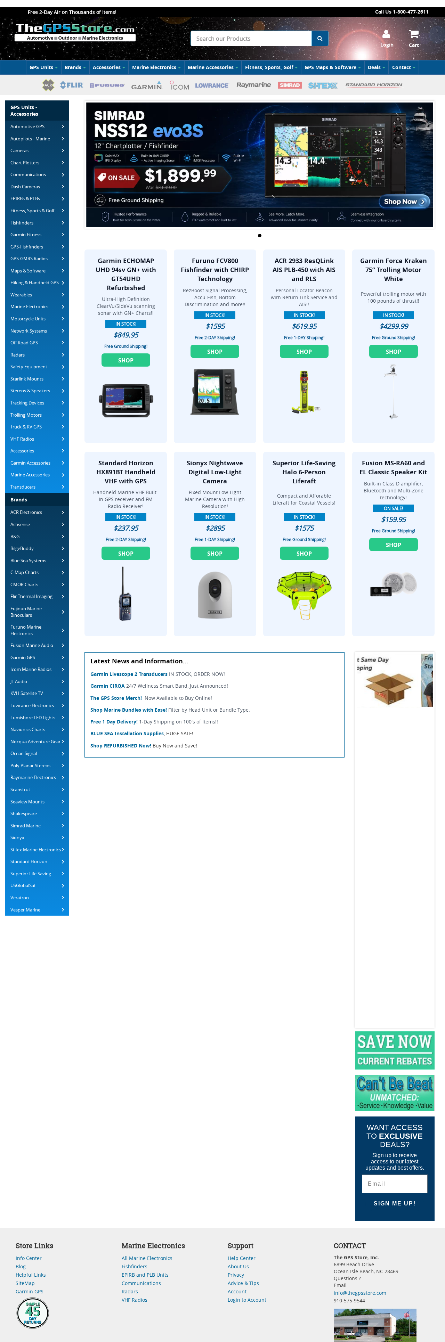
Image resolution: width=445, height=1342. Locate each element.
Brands (73, 67)
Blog (21, 1266)
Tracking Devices (27, 403)
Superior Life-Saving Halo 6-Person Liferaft (304, 472)
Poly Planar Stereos (30, 765)
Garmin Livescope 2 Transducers (129, 674)
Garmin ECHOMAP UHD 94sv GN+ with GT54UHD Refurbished (126, 274)
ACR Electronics (26, 512)
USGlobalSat (23, 885)
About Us (238, 1266)
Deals (374, 67)
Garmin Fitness (25, 234)
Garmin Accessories (30, 463)
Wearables (21, 295)
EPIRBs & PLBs (25, 198)
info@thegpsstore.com (360, 1293)
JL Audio (18, 681)
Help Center (242, 1258)
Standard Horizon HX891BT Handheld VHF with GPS (125, 472)
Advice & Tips (243, 1283)
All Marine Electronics (147, 1258)
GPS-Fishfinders (26, 247)
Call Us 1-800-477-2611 (402, 11)
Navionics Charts (27, 729)
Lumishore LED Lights (32, 717)
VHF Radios (22, 439)
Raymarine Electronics (33, 777)
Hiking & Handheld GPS (34, 282)
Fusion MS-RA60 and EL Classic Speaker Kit (393, 467)
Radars (17, 355)
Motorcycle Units (28, 319)
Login (387, 44)
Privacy (236, 1274)
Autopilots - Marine (30, 139)
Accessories (107, 67)
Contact (401, 67)
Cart (414, 45)
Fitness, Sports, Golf (269, 67)
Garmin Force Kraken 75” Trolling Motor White (393, 269)
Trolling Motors (26, 415)
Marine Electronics (154, 67)
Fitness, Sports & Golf (32, 210)
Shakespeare (23, 813)
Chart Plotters (24, 162)
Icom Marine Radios (30, 669)
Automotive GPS (27, 126)
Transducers (22, 487)
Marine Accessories (211, 67)
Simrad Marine (25, 826)
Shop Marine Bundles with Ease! (128, 709)
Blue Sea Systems (28, 560)
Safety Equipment (28, 366)
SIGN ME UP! (395, 1203)
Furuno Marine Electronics (25, 630)
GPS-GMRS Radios (29, 258)
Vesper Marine (25, 910)
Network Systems (28, 331)
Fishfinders (21, 223)
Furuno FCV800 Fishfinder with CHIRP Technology (215, 269)
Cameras (19, 150)
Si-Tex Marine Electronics (35, 849)
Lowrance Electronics (32, 705)
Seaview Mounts (27, 802)
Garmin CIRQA (107, 685)
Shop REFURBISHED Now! (120, 745)
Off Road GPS (24, 342)
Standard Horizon (28, 861)
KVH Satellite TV (26, 693)
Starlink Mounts (26, 379)
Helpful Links (31, 1274)
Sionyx (17, 837)
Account (237, 1291)
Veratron (19, 897)
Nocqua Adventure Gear (35, 741)
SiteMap (25, 1283)
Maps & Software (28, 271)
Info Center (29, 1258)
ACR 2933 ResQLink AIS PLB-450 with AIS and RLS (304, 269)
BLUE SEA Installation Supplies (127, 733)
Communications (28, 174)
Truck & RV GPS (26, 427)
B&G (14, 536)
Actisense (20, 524)
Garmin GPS (22, 657)
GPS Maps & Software (330, 67)
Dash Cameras (25, 186)
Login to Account (247, 1299)
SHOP (126, 360)
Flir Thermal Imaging (31, 596)
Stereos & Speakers (30, 390)
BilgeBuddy (22, 548)
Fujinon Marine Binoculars (26, 611)
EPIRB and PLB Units (145, 1274)
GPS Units (41, 67)
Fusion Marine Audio (31, 645)
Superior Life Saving (30, 873)
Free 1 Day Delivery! (114, 721)
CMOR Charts (24, 584)
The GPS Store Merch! (116, 698)
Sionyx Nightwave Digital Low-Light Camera (215, 472)
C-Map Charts (24, 572)
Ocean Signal (23, 753)
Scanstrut (20, 789)
